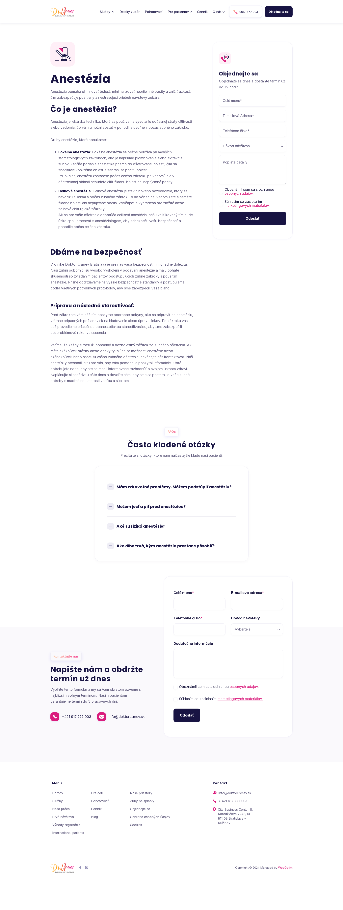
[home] (62, 12)
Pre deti (97, 793)
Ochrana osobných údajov (150, 817)
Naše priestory (141, 793)
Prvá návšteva (63, 817)
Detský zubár (129, 12)
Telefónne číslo (187, 618)
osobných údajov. (239, 193)
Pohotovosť (154, 12)
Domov (57, 793)
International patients (68, 833)
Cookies (136, 825)
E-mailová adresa (247, 593)
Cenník (202, 12)
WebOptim (285, 867)
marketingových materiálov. (247, 205)
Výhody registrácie (66, 825)
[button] (107, 11)
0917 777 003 (245, 12)
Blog (94, 817)
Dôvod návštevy (245, 618)
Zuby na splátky (142, 801)
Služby (57, 801)
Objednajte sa (279, 11)
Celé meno (183, 593)
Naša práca (61, 809)
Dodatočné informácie (193, 644)
